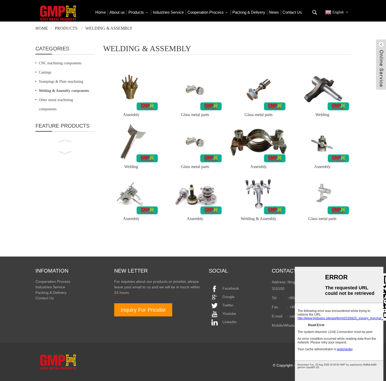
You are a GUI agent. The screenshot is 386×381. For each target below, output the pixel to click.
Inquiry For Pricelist (143, 310)
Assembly (131, 114)
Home (41, 28)
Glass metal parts (195, 114)
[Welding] (322, 91)
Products (66, 28)
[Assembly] (131, 91)
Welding (322, 114)
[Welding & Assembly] (258, 195)
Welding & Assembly (109, 28)
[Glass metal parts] (195, 91)
